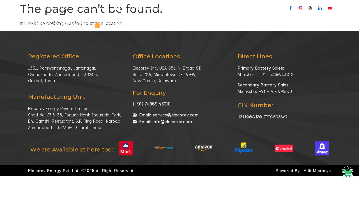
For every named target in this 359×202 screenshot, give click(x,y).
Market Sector (190, 25)
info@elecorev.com (143, 8)
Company (151, 25)
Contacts (294, 25)
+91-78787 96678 (90, 8)
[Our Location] (171, 8)
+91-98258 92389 (53, 8)
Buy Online (323, 25)
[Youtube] (330, 8)
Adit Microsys (317, 170)
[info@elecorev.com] (117, 8)
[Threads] (310, 8)
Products (118, 25)
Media (264, 25)
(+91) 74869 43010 (152, 104)
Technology (232, 25)
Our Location (191, 8)
